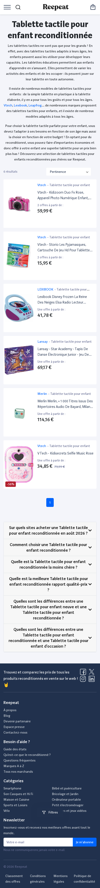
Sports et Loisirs (15, 805)
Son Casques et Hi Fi (18, 794)
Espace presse (14, 727)
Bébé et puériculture (67, 788)
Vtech (8, 105)
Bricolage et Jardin (65, 794)
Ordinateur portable (66, 799)
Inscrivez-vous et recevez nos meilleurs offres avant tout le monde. (46, 830)
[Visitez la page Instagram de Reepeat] (84, 680)
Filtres (53, 812)
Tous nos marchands (18, 771)
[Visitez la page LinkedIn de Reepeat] (92, 680)
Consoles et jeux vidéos (69, 811)
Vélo (6, 811)
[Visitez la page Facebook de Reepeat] (84, 673)
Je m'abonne (84, 842)
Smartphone (12, 788)
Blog (6, 715)
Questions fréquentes (19, 760)
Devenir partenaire (17, 721)
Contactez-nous (15, 732)
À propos (10, 710)
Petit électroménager (67, 805)
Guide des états (15, 749)
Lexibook (20, 105)
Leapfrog (35, 105)
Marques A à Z (13, 766)
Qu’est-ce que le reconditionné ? (27, 755)
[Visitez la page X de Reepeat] (93, 673)
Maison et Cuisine (16, 799)
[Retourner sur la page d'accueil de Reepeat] (56, 7)
